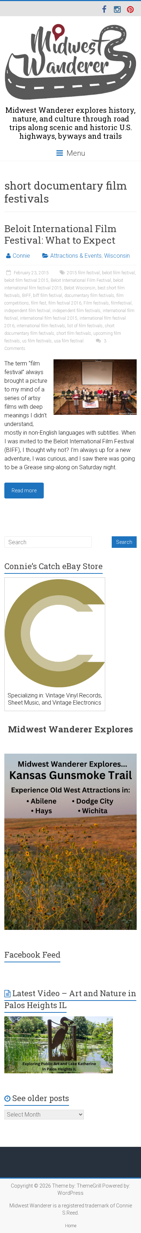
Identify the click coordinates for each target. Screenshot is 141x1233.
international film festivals (41, 325)
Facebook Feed (32, 954)
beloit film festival (118, 272)
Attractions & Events (76, 255)
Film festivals (96, 303)
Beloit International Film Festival (81, 280)
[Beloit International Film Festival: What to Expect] (95, 362)
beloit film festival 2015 (26, 280)
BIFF (26, 295)
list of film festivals (85, 325)
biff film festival (47, 295)
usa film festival (69, 340)
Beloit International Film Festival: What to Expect (60, 234)
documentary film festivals (89, 295)
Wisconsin (117, 255)
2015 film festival (83, 272)
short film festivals (73, 333)
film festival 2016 (64, 303)
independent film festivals (76, 310)
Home (70, 1225)
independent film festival (27, 310)
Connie (21, 255)
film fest (38, 303)
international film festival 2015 (48, 318)
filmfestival (121, 303)
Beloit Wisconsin (79, 287)
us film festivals (37, 340)
